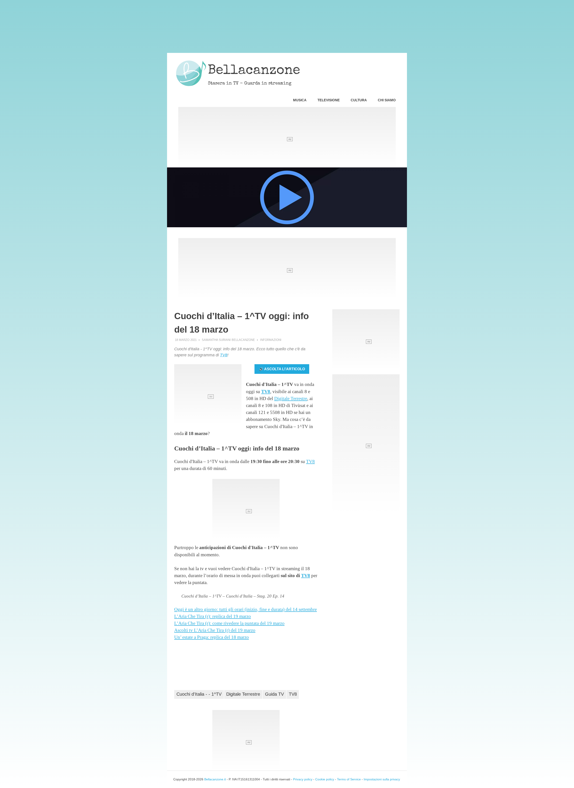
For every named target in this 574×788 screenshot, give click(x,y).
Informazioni (270, 340)
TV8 (223, 355)
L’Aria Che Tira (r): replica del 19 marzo (212, 616)
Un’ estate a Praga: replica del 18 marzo (211, 637)
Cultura (359, 100)
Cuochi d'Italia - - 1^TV (199, 694)
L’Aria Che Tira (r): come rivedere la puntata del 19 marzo (229, 623)
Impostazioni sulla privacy (382, 779)
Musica (300, 100)
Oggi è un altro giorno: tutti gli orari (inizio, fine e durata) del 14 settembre (245, 609)
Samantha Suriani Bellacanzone (228, 340)
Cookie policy (324, 779)
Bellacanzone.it (215, 779)
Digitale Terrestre (290, 398)
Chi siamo (387, 100)
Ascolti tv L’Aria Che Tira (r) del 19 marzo (214, 630)
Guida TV (274, 694)
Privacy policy (302, 779)
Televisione (328, 100)
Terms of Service (349, 779)
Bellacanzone (254, 71)
